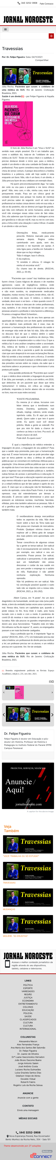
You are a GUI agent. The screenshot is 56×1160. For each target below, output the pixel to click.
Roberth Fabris (28, 1082)
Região (28, 994)
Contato (28, 1105)
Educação (28, 1010)
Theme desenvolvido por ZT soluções (22, 1145)
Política (28, 985)
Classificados (28, 1019)
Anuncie (28, 1093)
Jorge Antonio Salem (28, 1063)
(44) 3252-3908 (28, 1132)
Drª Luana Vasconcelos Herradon (28, 1057)
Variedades (28, 991)
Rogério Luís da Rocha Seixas (28, 1085)
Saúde (28, 1016)
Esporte (28, 988)
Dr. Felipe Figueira (28, 1050)
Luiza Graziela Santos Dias (28, 1072)
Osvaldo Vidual (28, 1079)
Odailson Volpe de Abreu (28, 1075)
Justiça (28, 997)
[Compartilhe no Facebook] (53, 61)
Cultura (28, 1022)
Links (28, 980)
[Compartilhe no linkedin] (50, 61)
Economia (28, 1000)
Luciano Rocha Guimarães (28, 1069)
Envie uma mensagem (28, 1110)
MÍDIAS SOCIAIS (28, 1118)
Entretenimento (28, 1003)
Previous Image (4, 714)
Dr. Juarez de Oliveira (28, 1054)
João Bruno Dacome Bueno (28, 1060)
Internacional (28, 1029)
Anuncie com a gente (28, 1097)
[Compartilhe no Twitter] (52, 61)
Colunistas (28, 1037)
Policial (28, 1013)
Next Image (52, 714)
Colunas (28, 1007)
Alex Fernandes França (28, 1044)
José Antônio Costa (28, 1066)
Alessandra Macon (28, 1041)
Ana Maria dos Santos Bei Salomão (28, 1047)
